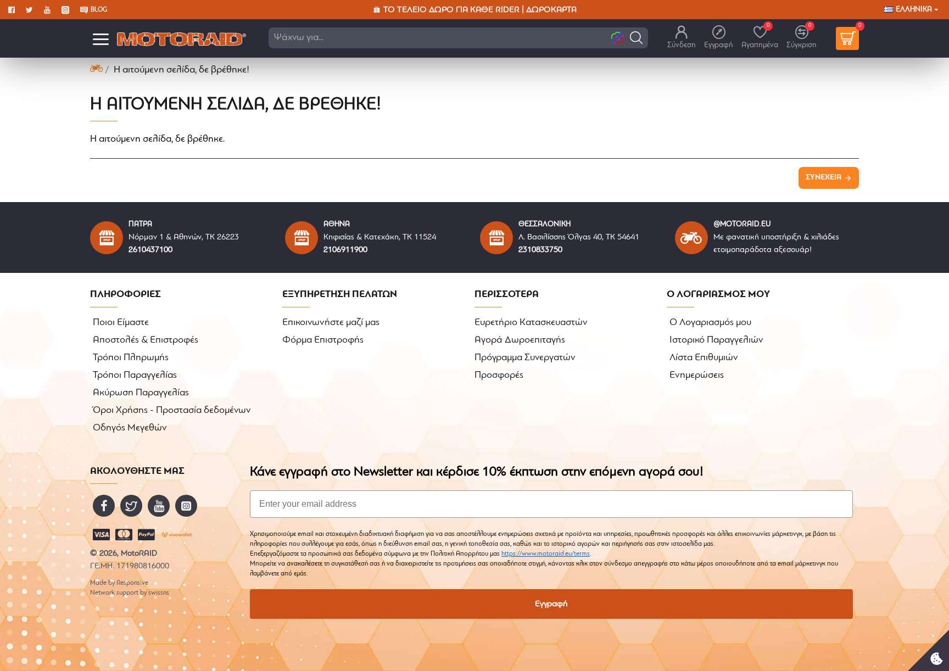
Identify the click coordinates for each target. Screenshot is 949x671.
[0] (847, 38)
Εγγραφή (551, 604)
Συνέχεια (823, 178)
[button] (636, 37)
